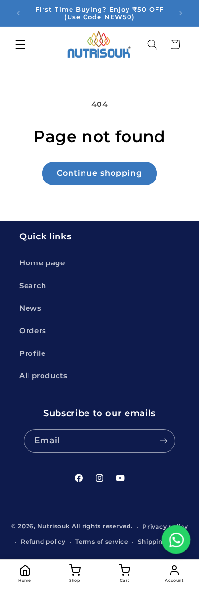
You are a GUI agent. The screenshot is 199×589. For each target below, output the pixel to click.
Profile (32, 353)
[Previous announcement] (18, 13)
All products (43, 375)
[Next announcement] (180, 13)
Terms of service (101, 541)
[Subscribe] (164, 441)
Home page (42, 263)
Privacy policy (165, 527)
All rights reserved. (102, 527)
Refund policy (43, 541)
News (30, 308)
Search (32, 285)
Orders (32, 331)
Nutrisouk (53, 527)
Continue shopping (99, 173)
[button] (20, 44)
